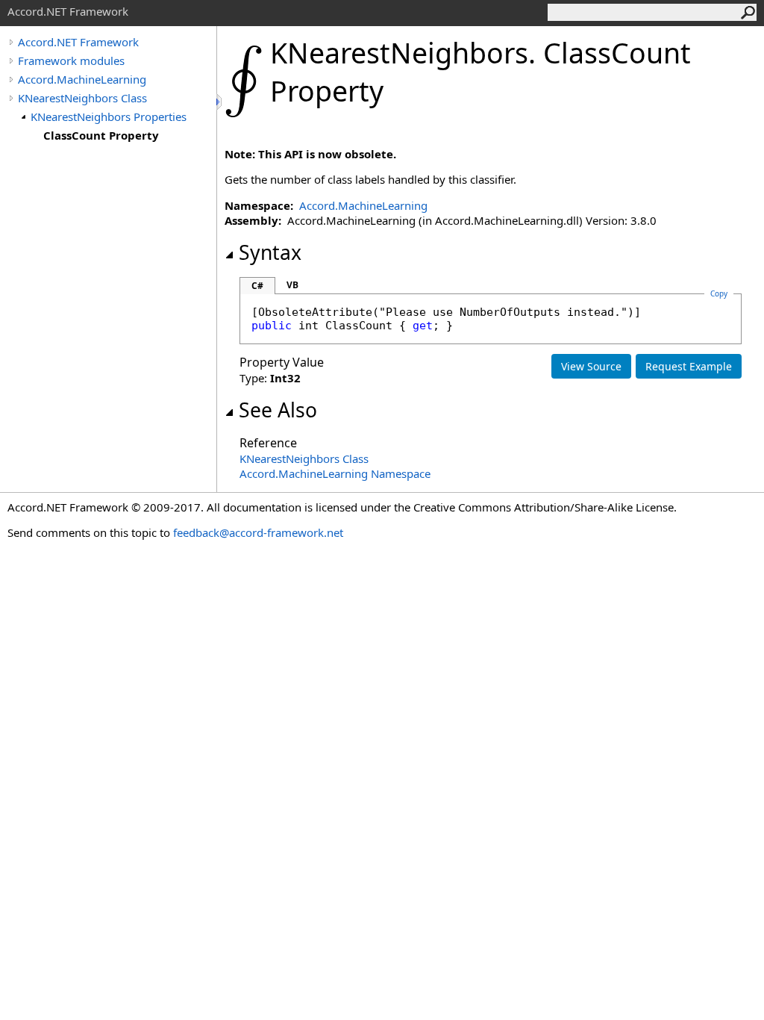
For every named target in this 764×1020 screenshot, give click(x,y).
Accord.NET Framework (78, 41)
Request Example (688, 366)
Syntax (270, 252)
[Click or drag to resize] (220, 102)
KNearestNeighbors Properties (109, 116)
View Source (591, 366)
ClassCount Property (101, 135)
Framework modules (71, 60)
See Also (278, 410)
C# (257, 285)
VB (292, 285)
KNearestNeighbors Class (82, 97)
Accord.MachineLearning (82, 79)
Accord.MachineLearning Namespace (334, 473)
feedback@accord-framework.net (258, 532)
